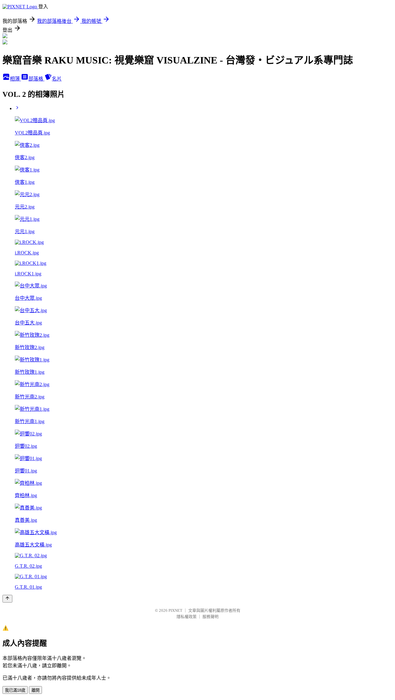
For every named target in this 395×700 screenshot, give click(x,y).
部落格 (36, 78)
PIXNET (175, 610)
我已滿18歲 (15, 690)
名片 (57, 78)
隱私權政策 (187, 616)
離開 (35, 690)
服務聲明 (210, 616)
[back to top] (7, 599)
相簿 (15, 78)
